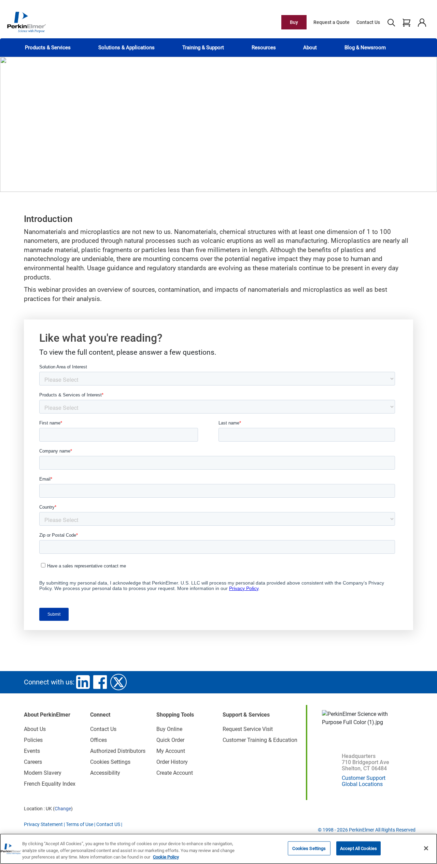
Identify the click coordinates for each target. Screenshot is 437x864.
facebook (100, 682)
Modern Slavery (42, 773)
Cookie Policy (166, 857)
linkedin (83, 682)
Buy (294, 22)
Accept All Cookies (358, 848)
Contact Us (368, 22)
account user (422, 22)
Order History (172, 762)
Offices (98, 740)
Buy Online (169, 729)
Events (32, 751)
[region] (218, 849)
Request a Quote (331, 22)
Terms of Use (79, 824)
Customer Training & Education (260, 740)
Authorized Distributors (117, 751)
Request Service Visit (248, 729)
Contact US (108, 824)
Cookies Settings (309, 848)
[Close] (426, 848)
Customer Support (363, 778)
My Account (170, 751)
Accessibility (105, 773)
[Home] (26, 22)
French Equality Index (49, 784)
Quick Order (170, 740)
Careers (33, 762)
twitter (118, 682)
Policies (33, 740)
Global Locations (362, 784)
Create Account (174, 773)
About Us (35, 729)
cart (406, 22)
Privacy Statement (43, 824)
